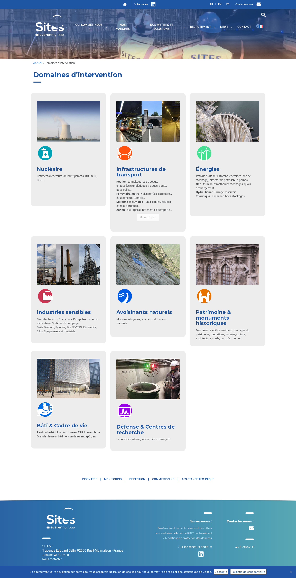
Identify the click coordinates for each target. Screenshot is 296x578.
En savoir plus (148, 217)
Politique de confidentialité (248, 571)
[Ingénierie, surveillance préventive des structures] (49, 25)
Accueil (37, 63)
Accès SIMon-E (244, 547)
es (227, 4)
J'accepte (221, 571)
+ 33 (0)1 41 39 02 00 (55, 555)
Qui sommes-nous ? (88, 27)
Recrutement (200, 27)
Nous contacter (52, 559)
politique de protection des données (190, 538)
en (219, 4)
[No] (291, 572)
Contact (244, 27)
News (224, 27)
